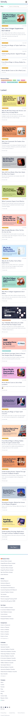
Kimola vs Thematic (5, 627)
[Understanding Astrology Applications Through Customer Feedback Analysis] (14, 521)
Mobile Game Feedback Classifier (8, 651)
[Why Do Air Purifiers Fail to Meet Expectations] (14, 251)
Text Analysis (3, 594)
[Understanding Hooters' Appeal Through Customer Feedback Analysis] (14, 461)
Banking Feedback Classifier (7, 667)
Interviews (23, 80)
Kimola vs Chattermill (5, 625)
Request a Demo (4, 698)
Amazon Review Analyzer (6, 561)
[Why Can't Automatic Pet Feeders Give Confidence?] (14, 131)
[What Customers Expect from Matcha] (14, 191)
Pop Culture (3, 82)
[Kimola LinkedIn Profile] (7, 707)
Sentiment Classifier (5, 647)
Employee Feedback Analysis (7, 618)
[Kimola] (4, 2)
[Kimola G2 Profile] (9, 707)
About (2, 682)
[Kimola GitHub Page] (1, 707)
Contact (2, 691)
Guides (18, 80)
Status (2, 700)
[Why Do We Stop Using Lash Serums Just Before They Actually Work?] (14, 101)
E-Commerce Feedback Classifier (8, 658)
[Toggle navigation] (26, 2)
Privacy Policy (3, 712)
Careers (2, 684)
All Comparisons (4, 638)
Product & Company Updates (12, 82)
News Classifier (4, 673)
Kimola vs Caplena (5, 634)
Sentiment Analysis (5, 596)
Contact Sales (4, 695)
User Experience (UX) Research (8, 587)
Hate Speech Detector (6, 664)
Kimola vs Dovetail (5, 631)
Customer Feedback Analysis (7, 592)
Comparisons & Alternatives (6, 80)
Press (2, 689)
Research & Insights (5, 25)
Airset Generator (4, 574)
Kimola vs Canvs (4, 636)
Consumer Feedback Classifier (7, 649)
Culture (14, 80)
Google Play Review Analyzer (7, 570)
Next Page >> (14, 547)
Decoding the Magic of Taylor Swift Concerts (14, 45)
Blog (2, 6)
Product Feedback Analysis (7, 607)
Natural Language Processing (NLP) (9, 598)
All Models (3, 676)
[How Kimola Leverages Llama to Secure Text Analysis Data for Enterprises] (14, 343)
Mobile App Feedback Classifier (8, 653)
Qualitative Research (5, 583)
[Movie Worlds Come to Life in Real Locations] (14, 372)
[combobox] (17, 6)
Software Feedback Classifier (7, 656)
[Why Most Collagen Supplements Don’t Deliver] (14, 18)
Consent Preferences (5, 715)
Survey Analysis (4, 614)
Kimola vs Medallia (5, 629)
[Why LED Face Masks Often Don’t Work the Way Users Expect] (14, 162)
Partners (2, 686)
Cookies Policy (12, 712)
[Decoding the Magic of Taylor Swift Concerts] (14, 402)
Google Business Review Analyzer (8, 563)
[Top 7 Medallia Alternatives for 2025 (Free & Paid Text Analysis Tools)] (14, 313)
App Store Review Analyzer (7, 572)
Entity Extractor (4, 644)
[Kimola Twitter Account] (3, 707)
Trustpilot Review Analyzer (6, 565)
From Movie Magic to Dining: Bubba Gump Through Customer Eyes (14, 62)
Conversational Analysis (6, 616)
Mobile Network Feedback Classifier (9, 671)
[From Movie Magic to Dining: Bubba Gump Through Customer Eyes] (14, 431)
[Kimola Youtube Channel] (5, 707)
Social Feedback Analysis (6, 612)
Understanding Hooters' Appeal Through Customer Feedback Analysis (14, 53)
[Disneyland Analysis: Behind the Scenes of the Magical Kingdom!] (14, 492)
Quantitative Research (6, 585)
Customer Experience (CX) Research (9, 589)
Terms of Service (21, 712)
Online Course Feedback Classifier (8, 660)
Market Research (4, 580)
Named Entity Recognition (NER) (8, 601)
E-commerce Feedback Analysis (8, 609)
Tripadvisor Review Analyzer (7, 567)
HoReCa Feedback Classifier (7, 662)
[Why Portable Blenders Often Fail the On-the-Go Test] (14, 220)
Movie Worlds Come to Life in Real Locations (14, 70)
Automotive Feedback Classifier (8, 669)
